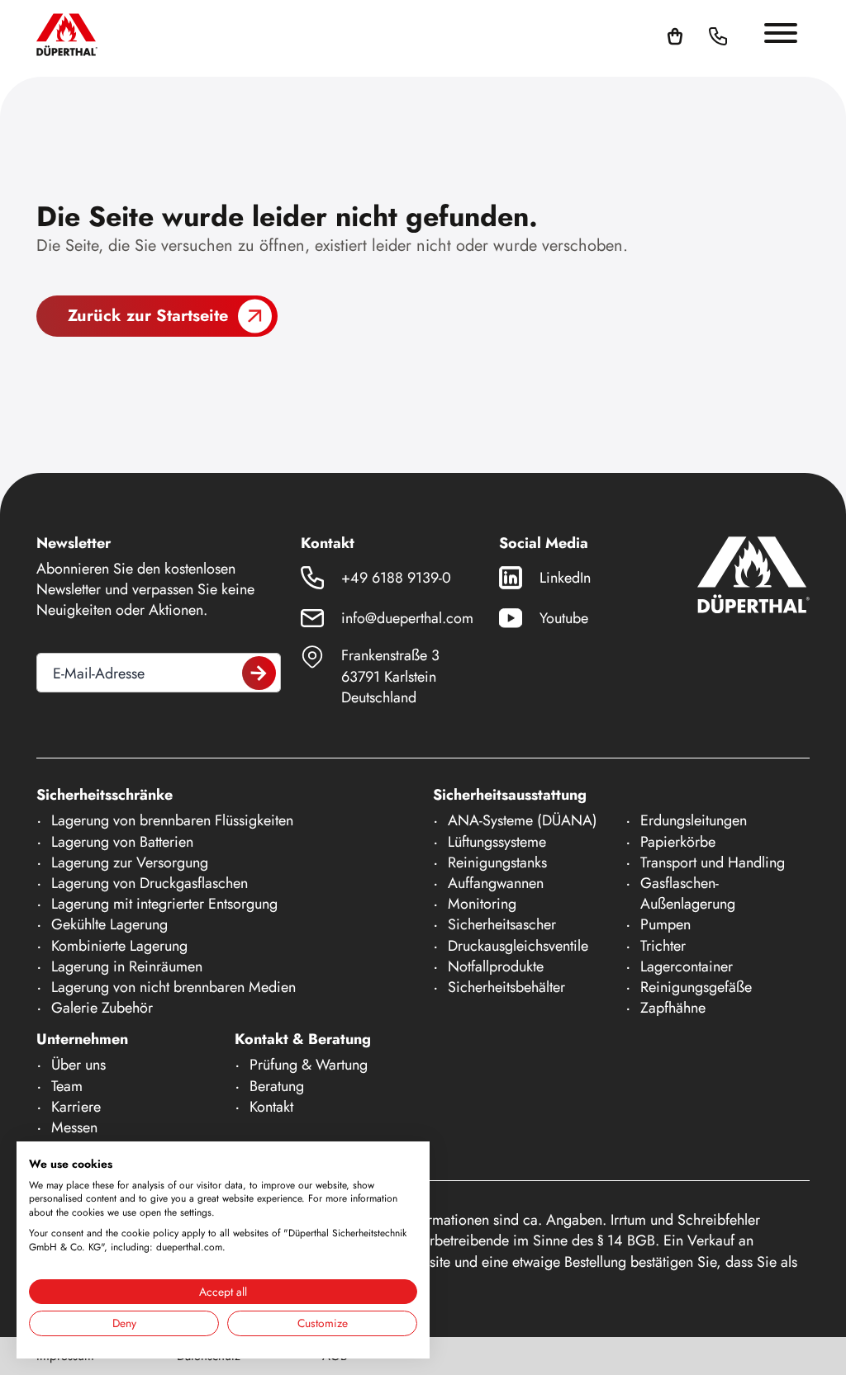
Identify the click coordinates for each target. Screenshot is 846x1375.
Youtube (563, 618)
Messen (74, 1127)
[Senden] (259, 673)
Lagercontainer (686, 966)
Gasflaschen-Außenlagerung (687, 893)
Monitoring (482, 903)
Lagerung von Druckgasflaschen (149, 883)
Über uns (78, 1064)
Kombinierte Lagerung (119, 946)
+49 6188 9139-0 (396, 577)
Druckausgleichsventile (518, 946)
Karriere (76, 1106)
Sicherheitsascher (502, 924)
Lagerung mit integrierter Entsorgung (164, 903)
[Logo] (66, 34)
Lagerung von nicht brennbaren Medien (173, 987)
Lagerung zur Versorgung (129, 862)
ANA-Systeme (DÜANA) (522, 820)
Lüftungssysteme (497, 842)
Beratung (277, 1086)
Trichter (663, 946)
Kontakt (271, 1106)
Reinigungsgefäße (696, 987)
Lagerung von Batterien (122, 842)
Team (67, 1086)
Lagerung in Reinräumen (126, 966)
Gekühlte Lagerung (109, 924)
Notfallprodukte (496, 966)
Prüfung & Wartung (309, 1064)
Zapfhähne (673, 1007)
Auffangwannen (496, 883)
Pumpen (665, 924)
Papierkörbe (677, 842)
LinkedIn (565, 577)
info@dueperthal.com (407, 618)
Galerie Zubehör (102, 1007)
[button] (738, 35)
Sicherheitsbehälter (506, 987)
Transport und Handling (712, 862)
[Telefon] (718, 34)
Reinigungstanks (497, 862)
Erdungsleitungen (693, 820)
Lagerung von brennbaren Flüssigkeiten (172, 820)
